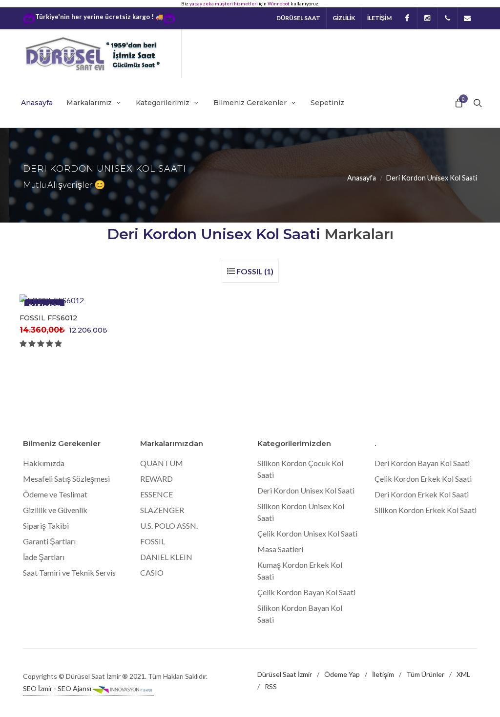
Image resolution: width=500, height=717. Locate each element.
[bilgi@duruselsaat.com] (467, 18)
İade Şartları (43, 556)
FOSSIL (152, 541)
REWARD (156, 478)
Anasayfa (361, 178)
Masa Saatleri (280, 549)
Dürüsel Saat (298, 18)
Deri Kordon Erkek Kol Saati (422, 494)
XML (463, 674)
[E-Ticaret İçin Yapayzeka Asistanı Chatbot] (169, 18)
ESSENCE (156, 494)
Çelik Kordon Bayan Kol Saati (306, 592)
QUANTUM (161, 463)
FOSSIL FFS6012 (48, 318)
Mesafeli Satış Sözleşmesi (66, 478)
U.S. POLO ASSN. (169, 525)
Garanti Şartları (49, 541)
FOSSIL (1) (254, 271)
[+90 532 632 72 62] (447, 18)
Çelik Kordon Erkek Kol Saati (423, 478)
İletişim (383, 674)
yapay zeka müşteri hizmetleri (223, 3)
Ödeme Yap (342, 674)
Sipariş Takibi (46, 525)
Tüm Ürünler (425, 674)
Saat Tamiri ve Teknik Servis (69, 572)
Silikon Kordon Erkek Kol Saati (426, 510)
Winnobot (279, 3)
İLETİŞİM (379, 18)
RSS (271, 686)
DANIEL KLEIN (166, 556)
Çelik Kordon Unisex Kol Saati (307, 533)
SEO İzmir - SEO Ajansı (58, 688)
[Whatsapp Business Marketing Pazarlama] (29, 18)
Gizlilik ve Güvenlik (55, 510)
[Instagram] (427, 18)
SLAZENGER (162, 510)
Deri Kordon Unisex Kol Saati (305, 490)
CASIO (152, 572)
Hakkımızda (43, 463)
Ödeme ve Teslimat (55, 494)
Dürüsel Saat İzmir (284, 674)
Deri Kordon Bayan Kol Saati (422, 463)
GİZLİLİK (344, 18)
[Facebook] (407, 18)
